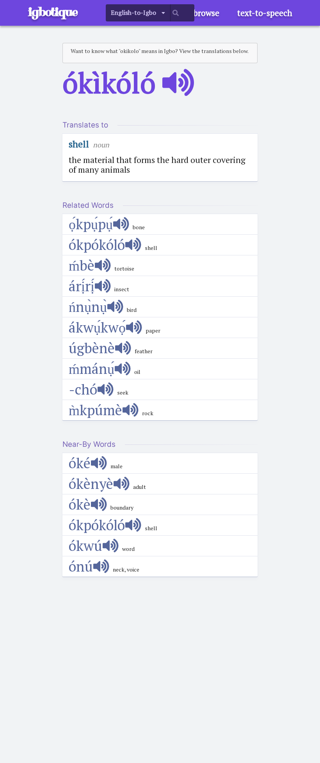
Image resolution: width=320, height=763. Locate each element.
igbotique (52, 12)
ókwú (85, 545)
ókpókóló (97, 244)
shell (79, 144)
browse (206, 13)
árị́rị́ (81, 286)
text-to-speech (264, 13)
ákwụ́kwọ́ (97, 327)
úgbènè (92, 348)
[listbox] (138, 12)
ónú (81, 566)
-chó (83, 389)
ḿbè (81, 265)
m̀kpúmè (95, 410)
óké (80, 463)
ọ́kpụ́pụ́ (91, 224)
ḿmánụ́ (91, 368)
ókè (80, 504)
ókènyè (91, 483)
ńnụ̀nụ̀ (88, 306)
